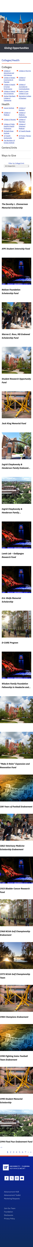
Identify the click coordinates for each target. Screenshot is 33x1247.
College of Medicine (7, 114)
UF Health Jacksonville (8, 137)
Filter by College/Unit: (16, 163)
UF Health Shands (24, 131)
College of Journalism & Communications (24, 87)
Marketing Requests (12, 1198)
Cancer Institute (9, 108)
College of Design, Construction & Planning (9, 80)
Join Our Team (9, 1208)
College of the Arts (25, 71)
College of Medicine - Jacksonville (23, 115)
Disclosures (8, 1215)
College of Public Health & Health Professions (9, 126)
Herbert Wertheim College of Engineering (9, 98)
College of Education (22, 79)
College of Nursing (10, 119)
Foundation (8, 1212)
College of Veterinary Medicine (22, 126)
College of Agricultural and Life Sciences (9, 73)
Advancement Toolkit (12, 1195)
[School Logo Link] (15, 1167)
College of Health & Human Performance (9, 87)
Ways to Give (9, 155)
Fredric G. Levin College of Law (23, 92)
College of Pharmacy (22, 121)
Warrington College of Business (25, 97)
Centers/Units (9, 147)
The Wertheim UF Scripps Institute (9, 142)
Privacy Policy (9, 1218)
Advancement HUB (11, 1192)
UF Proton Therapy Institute (25, 137)
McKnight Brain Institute (8, 132)
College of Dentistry (22, 109)
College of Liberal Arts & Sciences (9, 92)
